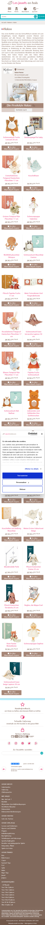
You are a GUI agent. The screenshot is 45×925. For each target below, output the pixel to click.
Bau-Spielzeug (6, 836)
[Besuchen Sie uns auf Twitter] (29, 743)
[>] (41, 769)
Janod (3, 875)
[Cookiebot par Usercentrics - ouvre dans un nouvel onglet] (28, 434)
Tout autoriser (22, 475)
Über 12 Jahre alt (7, 905)
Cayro (4, 860)
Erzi (3, 865)
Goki (3, 868)
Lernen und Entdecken (9, 826)
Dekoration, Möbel (8, 846)
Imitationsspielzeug (8, 833)
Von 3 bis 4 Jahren (8, 892)
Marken (9, 22)
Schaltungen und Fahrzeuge (11, 838)
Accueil (4, 22)
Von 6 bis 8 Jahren (8, 897)
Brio (3, 855)
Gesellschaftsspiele (8, 841)
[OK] (35, 16)
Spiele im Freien (7, 848)
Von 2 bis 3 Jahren (8, 890)
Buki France (6, 858)
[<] (4, 769)
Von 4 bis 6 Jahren (8, 895)
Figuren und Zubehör (9, 828)
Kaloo (15, 22)
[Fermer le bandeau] (42, 434)
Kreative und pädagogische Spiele (13, 843)
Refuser (22, 489)
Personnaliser (21, 482)
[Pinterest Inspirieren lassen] (22, 743)
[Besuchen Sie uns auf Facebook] (9, 743)
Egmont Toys (6, 863)
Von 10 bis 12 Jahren (8, 902)
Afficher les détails (32, 469)
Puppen (4, 831)
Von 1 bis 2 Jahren (8, 887)
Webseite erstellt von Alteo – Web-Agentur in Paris (22, 923)
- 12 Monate (5, 885)
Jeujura (4, 878)
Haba (3, 870)
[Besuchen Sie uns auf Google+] (36, 743)
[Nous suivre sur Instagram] (15, 743)
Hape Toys (5, 873)
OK (42, 753)
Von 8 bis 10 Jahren (8, 900)
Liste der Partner (7, 819)
